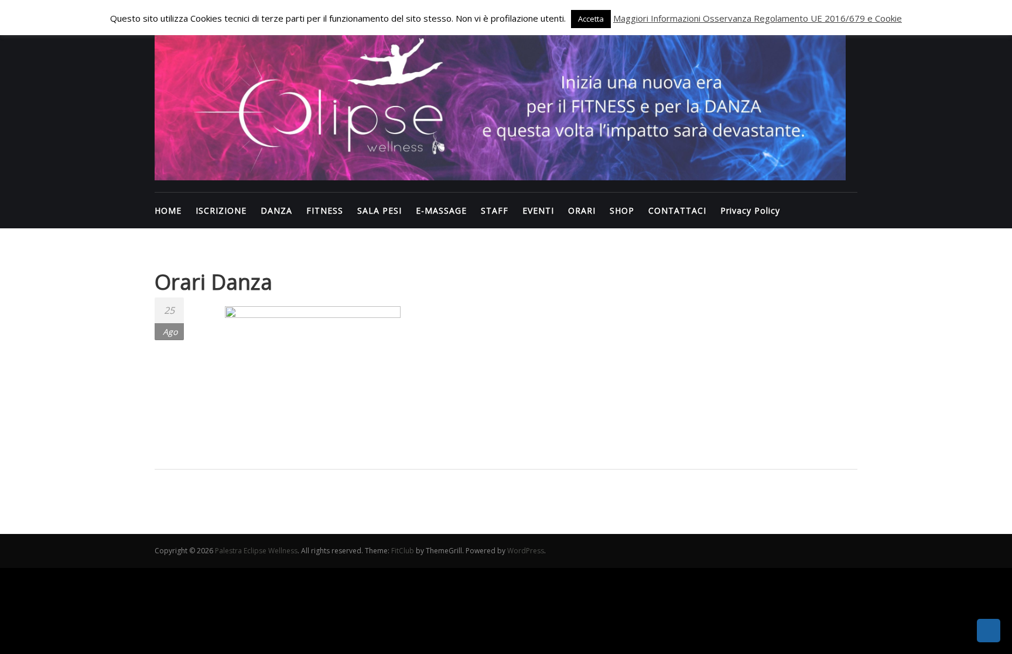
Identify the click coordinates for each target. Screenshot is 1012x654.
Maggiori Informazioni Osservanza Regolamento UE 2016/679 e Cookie (757, 18)
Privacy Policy (750, 210)
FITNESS (324, 210)
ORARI (582, 210)
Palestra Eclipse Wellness (256, 551)
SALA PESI (379, 210)
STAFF (494, 210)
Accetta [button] (591, 18)
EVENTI (538, 210)
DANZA (276, 210)
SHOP (622, 210)
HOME (168, 210)
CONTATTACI (677, 210)
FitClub (402, 551)
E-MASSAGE (441, 210)
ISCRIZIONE (221, 210)
